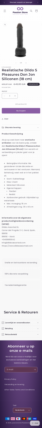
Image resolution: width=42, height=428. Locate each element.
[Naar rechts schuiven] (26, 62)
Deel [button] (6, 119)
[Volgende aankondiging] (37, 2)
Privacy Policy (10, 379)
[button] (4, 10)
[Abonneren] (34, 369)
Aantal (4, 91)
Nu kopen (21, 110)
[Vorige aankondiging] (4, 2)
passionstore (17, 423)
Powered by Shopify (29, 423)
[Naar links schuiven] (15, 62)
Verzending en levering (14, 384)
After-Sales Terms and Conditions (19, 390)
